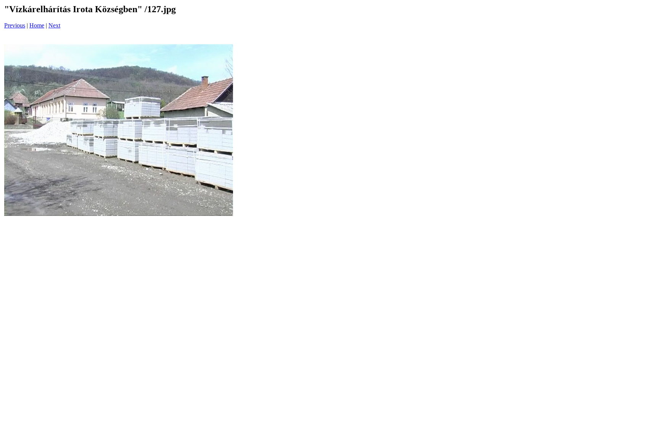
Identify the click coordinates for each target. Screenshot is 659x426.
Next (54, 25)
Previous (14, 25)
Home (36, 25)
